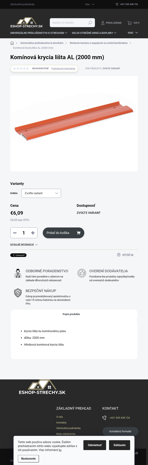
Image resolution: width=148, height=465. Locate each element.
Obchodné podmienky (22, 4)
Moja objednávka (65, 433)
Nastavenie (28, 458)
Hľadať (90, 22)
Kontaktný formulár (120, 431)
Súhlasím (120, 445)
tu (60, 450)
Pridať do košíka (58, 233)
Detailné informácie (22, 244)
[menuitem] (39, 33)
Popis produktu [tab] (71, 314)
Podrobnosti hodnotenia (63, 68)
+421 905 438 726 (120, 417)
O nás (59, 416)
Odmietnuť (95, 445)
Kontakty (61, 422)
